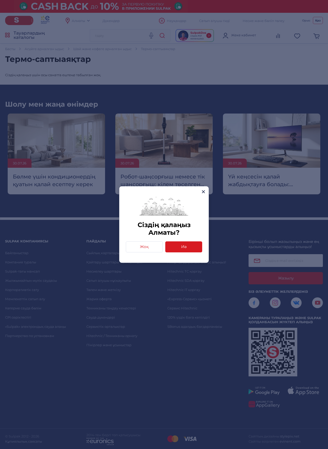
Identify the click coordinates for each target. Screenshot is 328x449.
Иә (184, 246)
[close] (203, 192)
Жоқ (144, 246)
